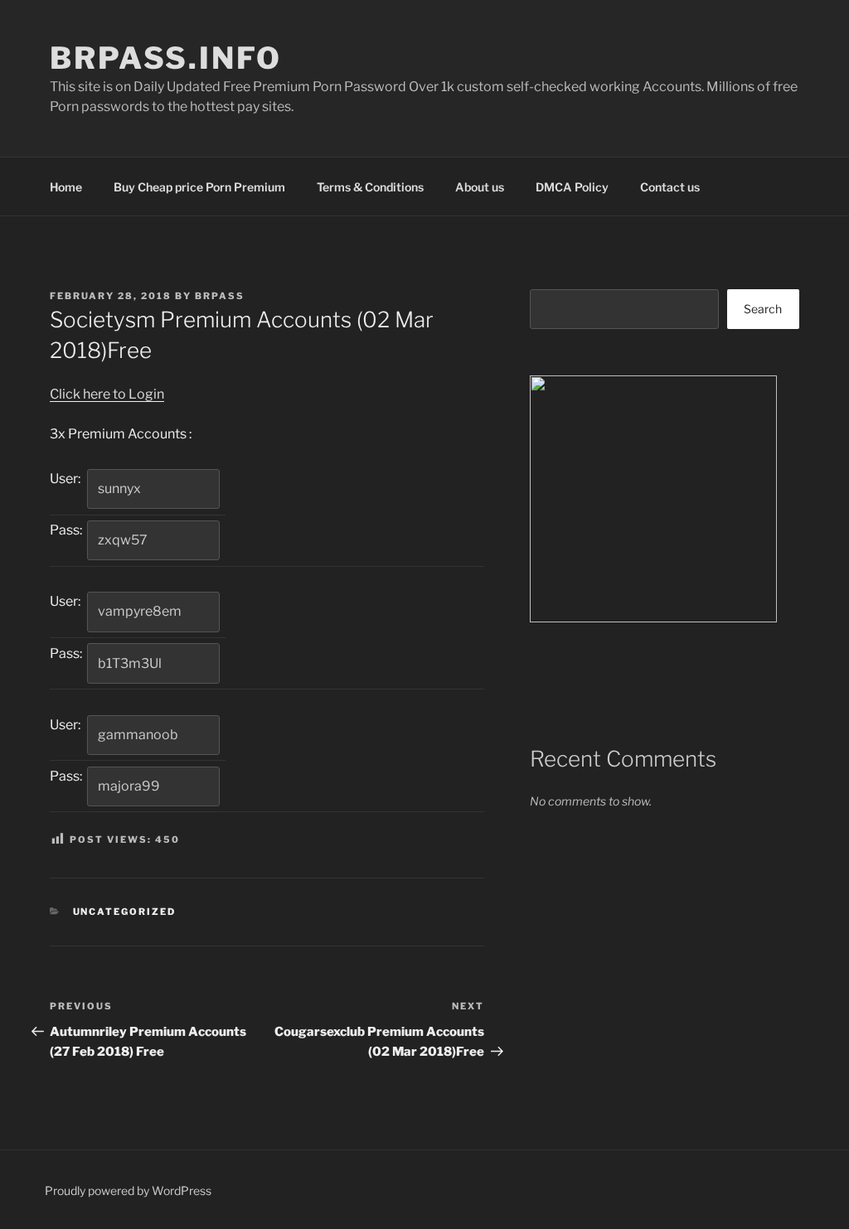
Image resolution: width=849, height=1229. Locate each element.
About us (479, 187)
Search (763, 309)
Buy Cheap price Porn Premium (199, 187)
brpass (220, 296)
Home (66, 187)
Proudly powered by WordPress (128, 1190)
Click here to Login (107, 394)
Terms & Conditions (370, 187)
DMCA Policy (572, 187)
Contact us (670, 187)
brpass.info (166, 58)
